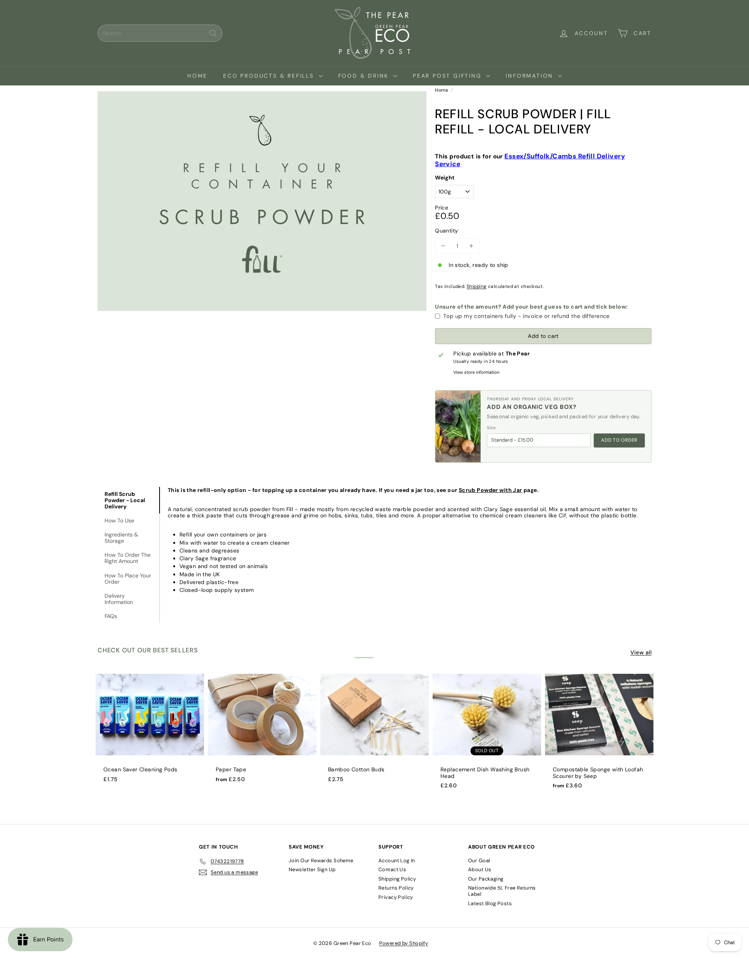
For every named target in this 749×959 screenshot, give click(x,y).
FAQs (111, 616)
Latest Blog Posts (490, 903)
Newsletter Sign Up (312, 869)
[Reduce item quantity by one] (443, 246)
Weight (445, 177)
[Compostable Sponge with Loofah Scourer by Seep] (599, 735)
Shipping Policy (397, 879)
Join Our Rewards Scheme (321, 860)
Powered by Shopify (403, 943)
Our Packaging (485, 879)
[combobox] (160, 33)
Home (197, 75)
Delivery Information (119, 599)
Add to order (619, 440)
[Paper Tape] (262, 732)
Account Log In (396, 860)
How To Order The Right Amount (128, 558)
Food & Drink (364, 75)
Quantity (446, 230)
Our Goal (479, 860)
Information (531, 75)
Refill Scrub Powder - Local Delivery (125, 500)
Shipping (476, 286)
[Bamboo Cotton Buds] (374, 732)
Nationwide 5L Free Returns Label (502, 890)
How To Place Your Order (128, 578)
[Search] (213, 33)
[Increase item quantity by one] (471, 246)
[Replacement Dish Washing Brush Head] (487, 735)
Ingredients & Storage (121, 537)
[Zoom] (262, 201)
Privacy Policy (395, 897)
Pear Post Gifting (448, 75)
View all (640, 652)
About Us (479, 869)
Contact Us (392, 869)
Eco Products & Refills (269, 75)
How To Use (119, 520)
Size (491, 427)
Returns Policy (396, 887)
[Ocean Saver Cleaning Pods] (150, 732)
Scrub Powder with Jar (490, 490)
